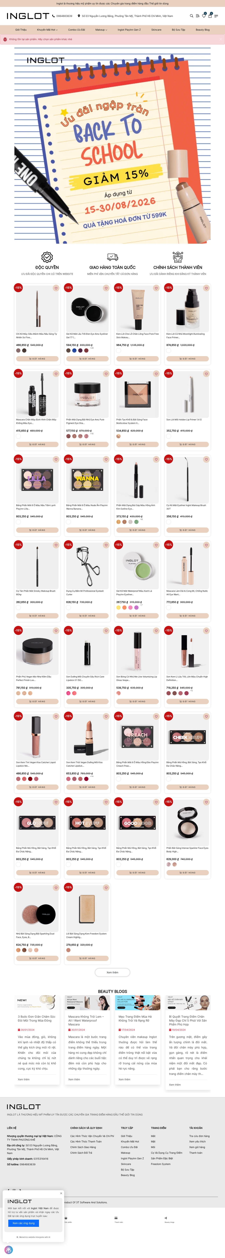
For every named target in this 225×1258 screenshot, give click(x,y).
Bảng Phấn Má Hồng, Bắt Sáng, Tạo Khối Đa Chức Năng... (186, 764)
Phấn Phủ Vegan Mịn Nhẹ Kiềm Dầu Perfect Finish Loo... (33, 678)
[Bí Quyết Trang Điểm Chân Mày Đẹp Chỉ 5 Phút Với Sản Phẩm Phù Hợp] (188, 1002)
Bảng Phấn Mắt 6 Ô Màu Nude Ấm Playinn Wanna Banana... (87, 507)
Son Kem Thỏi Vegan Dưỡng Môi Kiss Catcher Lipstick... (84, 764)
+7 (141, 605)
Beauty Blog (203, 29)
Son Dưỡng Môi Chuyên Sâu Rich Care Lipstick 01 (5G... (85, 678)
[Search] (191, 16)
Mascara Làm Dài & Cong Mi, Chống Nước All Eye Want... (187, 593)
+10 (91, 433)
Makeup (100, 29)
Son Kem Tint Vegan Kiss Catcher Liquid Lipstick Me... (36, 764)
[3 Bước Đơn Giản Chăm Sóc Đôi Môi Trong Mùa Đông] (37, 1002)
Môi (153, 1147)
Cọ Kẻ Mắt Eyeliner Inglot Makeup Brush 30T (186, 507)
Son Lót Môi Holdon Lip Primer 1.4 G (184, 419)
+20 (92, 348)
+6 (141, 519)
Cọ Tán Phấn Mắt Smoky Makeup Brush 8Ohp (35, 593)
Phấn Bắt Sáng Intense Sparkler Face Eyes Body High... (187, 850)
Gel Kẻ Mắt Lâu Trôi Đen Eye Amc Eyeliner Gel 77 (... (87, 336)
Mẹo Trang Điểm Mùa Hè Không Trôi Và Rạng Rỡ (135, 1018)
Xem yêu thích (197, 1141)
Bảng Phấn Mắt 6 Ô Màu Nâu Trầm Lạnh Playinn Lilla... (36, 507)
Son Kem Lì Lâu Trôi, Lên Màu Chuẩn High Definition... (187, 678)
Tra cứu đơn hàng (199, 1135)
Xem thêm (112, 972)
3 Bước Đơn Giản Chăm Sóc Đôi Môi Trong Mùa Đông (36, 1018)
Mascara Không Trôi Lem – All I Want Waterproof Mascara (86, 1020)
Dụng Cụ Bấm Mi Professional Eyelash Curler (85, 593)
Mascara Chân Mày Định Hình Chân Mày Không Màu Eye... (36, 421)
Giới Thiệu (21, 29)
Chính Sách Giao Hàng (83, 1147)
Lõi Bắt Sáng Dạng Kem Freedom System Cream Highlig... (86, 935)
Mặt (153, 1141)
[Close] (221, 39)
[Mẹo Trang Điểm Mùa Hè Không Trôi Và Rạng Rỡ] (137, 1002)
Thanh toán (195, 1152)
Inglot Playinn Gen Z (129, 29)
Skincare (156, 29)
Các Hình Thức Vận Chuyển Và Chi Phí (92, 1135)
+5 (191, 691)
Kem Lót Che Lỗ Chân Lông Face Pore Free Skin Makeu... (137, 336)
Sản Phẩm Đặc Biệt (162, 1158)
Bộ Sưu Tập (178, 29)
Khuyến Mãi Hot (46, 29)
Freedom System (161, 1163)
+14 (91, 776)
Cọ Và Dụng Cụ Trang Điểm (166, 1152)
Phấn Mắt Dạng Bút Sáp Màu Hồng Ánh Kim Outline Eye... (135, 507)
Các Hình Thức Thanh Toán (86, 1141)
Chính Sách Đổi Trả (81, 1152)
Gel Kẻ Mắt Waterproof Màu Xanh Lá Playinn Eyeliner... (134, 593)
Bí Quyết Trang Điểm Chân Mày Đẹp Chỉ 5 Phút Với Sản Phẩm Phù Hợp (188, 1020)
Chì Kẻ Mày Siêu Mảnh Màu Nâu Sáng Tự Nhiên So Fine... (36, 336)
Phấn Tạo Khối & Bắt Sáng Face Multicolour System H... (131, 421)
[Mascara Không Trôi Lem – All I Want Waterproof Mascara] (87, 1002)
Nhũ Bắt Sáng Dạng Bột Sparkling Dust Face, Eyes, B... (35, 935)
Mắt (153, 1135)
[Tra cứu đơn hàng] (198, 16)
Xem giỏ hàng (197, 1147)
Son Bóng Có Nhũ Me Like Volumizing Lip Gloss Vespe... (136, 678)
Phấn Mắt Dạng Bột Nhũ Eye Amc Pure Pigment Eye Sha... (85, 421)
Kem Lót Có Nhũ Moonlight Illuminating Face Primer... (185, 336)
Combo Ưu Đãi (76, 29)
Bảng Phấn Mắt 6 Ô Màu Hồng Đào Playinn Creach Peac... (137, 764)
